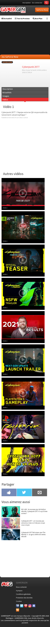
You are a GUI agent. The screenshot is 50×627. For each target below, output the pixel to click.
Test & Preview (23, 18)
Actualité (8, 18)
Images (5, 96)
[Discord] (34, 605)
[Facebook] (17, 605)
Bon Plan (38, 18)
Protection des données (24, 598)
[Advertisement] (25, 558)
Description (7, 89)
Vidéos (5, 99)
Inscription (27, 3)
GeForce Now (7, 62)
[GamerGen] (13, 10)
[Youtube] (25, 605)
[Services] (17, 610)
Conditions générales (23, 594)
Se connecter (37, 3)
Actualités (6, 92)
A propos (19, 591)
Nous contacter (21, 587)
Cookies (19, 601)
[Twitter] (21, 605)
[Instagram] (29, 605)
